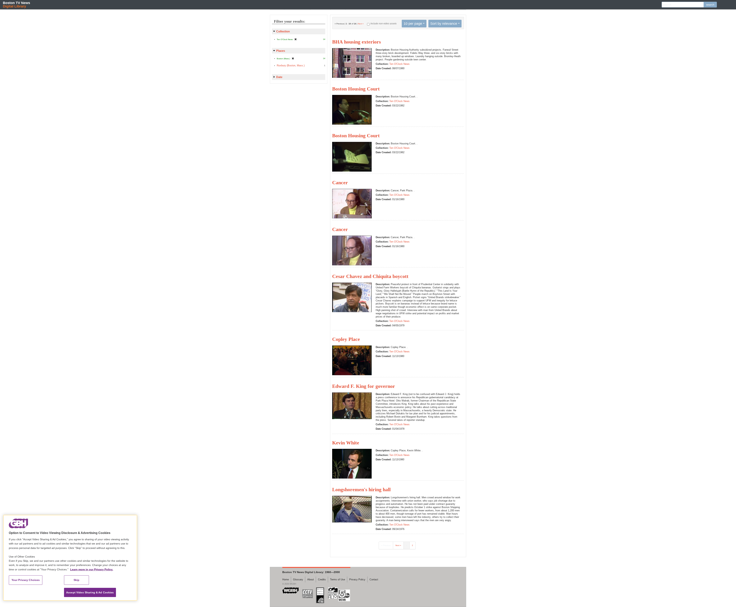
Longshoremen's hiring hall (361, 489)
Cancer (340, 182)
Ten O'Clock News (399, 64)
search (710, 4)
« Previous (386, 545)
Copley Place (346, 339)
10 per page (413, 23)
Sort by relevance (443, 23)
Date (279, 77)
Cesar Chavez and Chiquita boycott (370, 276)
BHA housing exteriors (356, 42)
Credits (322, 579)
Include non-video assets (383, 23)
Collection (283, 31)
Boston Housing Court (356, 89)
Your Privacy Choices (26, 580)
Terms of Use (337, 579)
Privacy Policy (357, 579)
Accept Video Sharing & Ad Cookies (90, 592)
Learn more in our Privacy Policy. (91, 569)
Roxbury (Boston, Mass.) (291, 65)
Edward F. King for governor (363, 386)
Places (280, 50)
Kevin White (345, 443)
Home (285, 579)
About (310, 579)
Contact (374, 579)
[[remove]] (295, 39)
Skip (77, 580)
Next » (361, 24)
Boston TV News (16, 4)
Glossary (298, 579)
